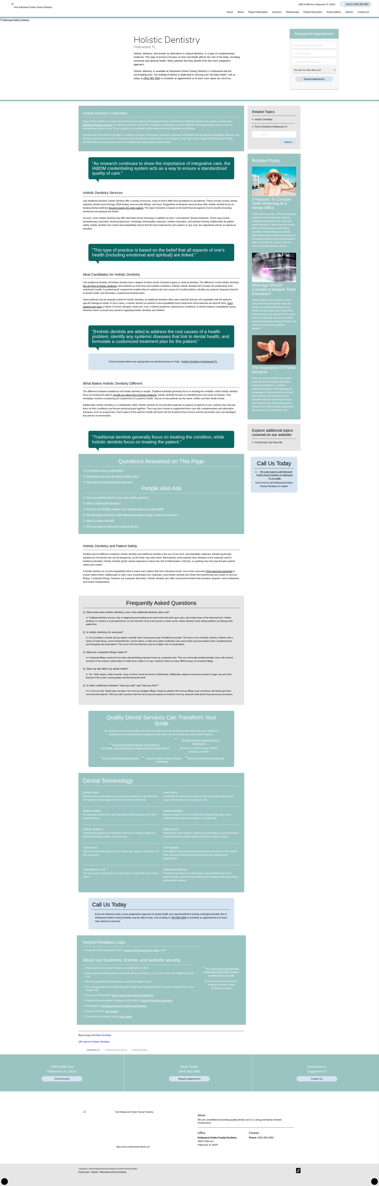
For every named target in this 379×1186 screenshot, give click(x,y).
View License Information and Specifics (132, 995)
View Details (111, 1011)
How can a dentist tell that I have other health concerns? (117, 497)
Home (230, 12)
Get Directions (61, 1078)
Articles (349, 12)
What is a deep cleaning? (100, 520)
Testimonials (292, 12)
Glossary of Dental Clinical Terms (141, 950)
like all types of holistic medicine (100, 286)
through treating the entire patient (126, 208)
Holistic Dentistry (102, 1035)
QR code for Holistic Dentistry (93, 1041)
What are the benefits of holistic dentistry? (109, 482)
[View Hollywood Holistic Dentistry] (14, 20)
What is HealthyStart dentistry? (103, 503)
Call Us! (357, 4)
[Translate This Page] (374, 1181)
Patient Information (258, 12)
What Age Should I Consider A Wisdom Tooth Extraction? (274, 289)
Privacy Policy (84, 1172)
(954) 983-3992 (151, 78)
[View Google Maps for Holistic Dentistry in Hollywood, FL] (135, 745)
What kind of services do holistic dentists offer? (112, 476)
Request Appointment (189, 1078)
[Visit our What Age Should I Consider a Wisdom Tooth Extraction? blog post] (274, 281)
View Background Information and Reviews (123, 1006)
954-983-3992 (179, 917)
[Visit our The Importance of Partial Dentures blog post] (274, 364)
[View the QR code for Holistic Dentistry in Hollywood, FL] (199, 743)
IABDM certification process (97, 125)
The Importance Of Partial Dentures (273, 369)
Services (276, 12)
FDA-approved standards (219, 571)
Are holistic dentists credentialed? (105, 470)
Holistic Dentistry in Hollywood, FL (199, 361)
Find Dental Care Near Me (268, 442)
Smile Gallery (334, 12)
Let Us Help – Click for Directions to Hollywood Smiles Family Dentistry (135, 748)
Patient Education (312, 12)
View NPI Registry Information (156, 1000)
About (240, 12)
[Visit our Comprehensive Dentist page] (204, 758)
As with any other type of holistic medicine (135, 395)
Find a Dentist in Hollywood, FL (271, 126)
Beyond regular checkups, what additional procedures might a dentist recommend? (132, 514)
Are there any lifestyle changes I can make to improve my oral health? (125, 509)
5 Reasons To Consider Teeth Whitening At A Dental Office (271, 203)
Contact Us (363, 12)
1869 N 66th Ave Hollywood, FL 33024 (316, 4)
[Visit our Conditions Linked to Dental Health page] (162, 761)
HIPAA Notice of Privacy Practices (113, 1172)
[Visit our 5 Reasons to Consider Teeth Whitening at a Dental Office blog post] (274, 195)
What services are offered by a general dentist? (112, 526)
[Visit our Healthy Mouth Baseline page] (119, 758)
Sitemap (94, 1172)
